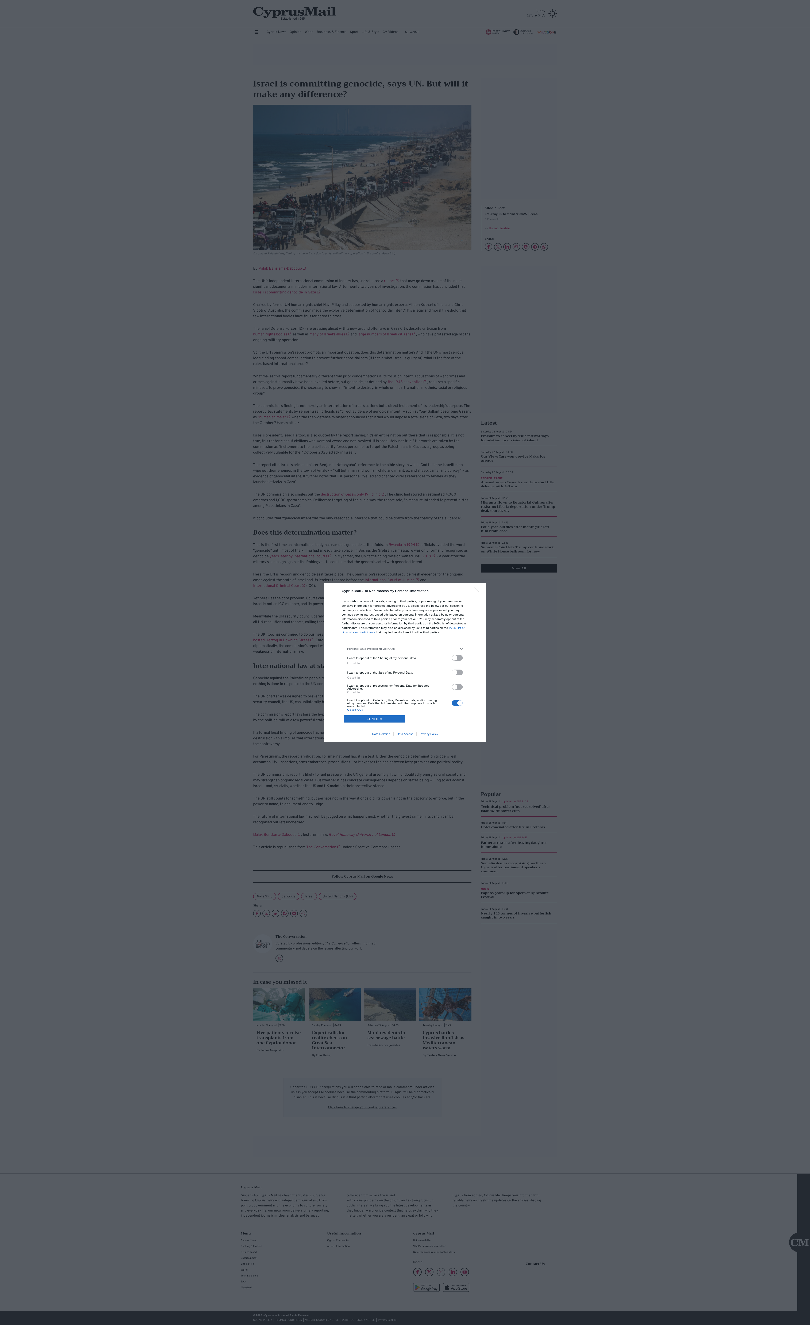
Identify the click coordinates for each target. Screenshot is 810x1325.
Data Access (405, 734)
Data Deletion (381, 734)
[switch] (457, 658)
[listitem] (405, 648)
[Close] (478, 591)
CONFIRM (374, 719)
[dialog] (405, 662)
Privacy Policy (429, 734)
